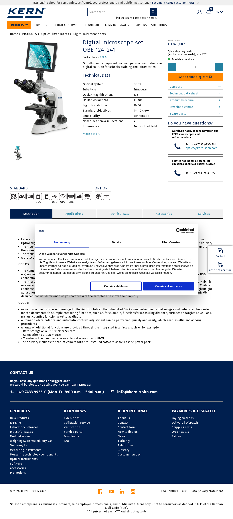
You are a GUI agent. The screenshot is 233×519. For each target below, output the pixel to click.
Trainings (124, 441)
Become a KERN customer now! (173, 2)
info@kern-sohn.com (137, 391)
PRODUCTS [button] (16, 25)
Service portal (73, 431)
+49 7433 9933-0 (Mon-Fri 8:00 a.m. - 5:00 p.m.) (60, 391)
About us (124, 418)
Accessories (164, 213)
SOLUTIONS (159, 25)
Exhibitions (72, 418)
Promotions (18, 472)
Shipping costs (182, 427)
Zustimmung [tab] (62, 242)
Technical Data (119, 213)
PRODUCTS (29, 34)
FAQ (66, 441)
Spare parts (178, 113)
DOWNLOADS (92, 25)
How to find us (127, 431)
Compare (176, 86)
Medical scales (20, 436)
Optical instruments (55, 34)
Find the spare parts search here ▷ (136, 17)
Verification (72, 427)
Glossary (123, 450)
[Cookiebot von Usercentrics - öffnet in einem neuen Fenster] (178, 231)
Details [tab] (116, 242)
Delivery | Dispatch (185, 422)
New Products (19, 418)
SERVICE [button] (38, 25)
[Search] (153, 12)
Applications (74, 213)
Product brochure (182, 100)
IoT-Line (15, 422)
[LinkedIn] (122, 492)
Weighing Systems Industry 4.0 (31, 441)
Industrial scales (21, 431)
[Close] (198, 3)
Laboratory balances (24, 427)
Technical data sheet (184, 93)
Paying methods (182, 418)
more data (90, 134)
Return (176, 436)
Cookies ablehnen (116, 286)
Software (16, 463)
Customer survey (129, 454)
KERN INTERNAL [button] (116, 25)
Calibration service (77, 422)
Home (14, 34)
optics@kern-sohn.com (201, 148)
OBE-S (103, 57)
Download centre (181, 107)
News (121, 436)
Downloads (71, 436)
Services (204, 213)
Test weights (18, 445)
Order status (180, 431)
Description (31, 213)
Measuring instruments (25, 450)
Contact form (127, 427)
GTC (184, 491)
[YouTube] (111, 492)
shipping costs (136, 511)
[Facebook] (100, 492)
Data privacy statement (207, 491)
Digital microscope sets (89, 34)
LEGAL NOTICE (169, 491)
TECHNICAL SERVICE (65, 25)
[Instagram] (133, 492)
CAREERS (141, 25)
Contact (123, 422)
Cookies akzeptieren (168, 286)
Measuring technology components (34, 454)
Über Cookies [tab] (171, 242)
